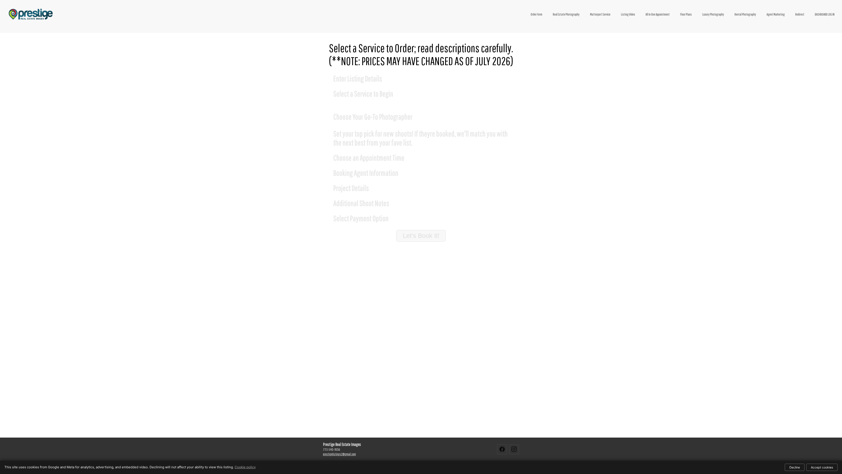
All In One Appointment (658, 14)
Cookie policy (245, 467)
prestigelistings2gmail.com (339, 454)
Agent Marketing (776, 14)
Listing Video (628, 14)
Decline (794, 467)
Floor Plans (686, 14)
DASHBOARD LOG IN (825, 14)
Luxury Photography (713, 14)
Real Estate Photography (566, 14)
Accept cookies (822, 467)
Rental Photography (745, 14)
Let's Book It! (421, 235)
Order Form (536, 14)
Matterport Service (600, 14)
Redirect (799, 14)
